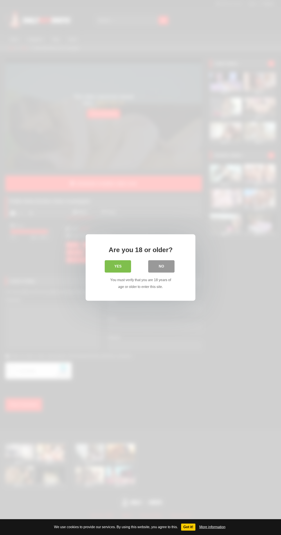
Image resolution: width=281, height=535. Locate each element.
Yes (118, 266)
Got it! (188, 527)
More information (212, 527)
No (161, 266)
